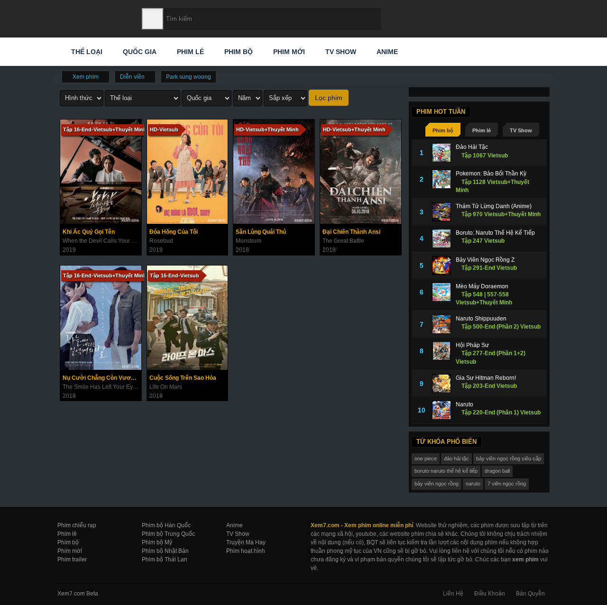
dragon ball (497, 471)
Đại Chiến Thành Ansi (351, 232)
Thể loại (85, 51)
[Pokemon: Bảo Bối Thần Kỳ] (441, 179)
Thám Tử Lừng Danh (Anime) (494, 206)
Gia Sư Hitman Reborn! (486, 378)
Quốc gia (138, 51)
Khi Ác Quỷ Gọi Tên (89, 232)
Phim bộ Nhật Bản (165, 551)
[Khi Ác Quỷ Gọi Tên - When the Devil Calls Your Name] (100, 171)
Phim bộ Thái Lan (164, 559)
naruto (473, 483)
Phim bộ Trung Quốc (168, 534)
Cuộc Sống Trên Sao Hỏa (182, 378)
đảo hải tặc (456, 458)
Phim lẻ (189, 51)
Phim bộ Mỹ (157, 542)
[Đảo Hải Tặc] (441, 152)
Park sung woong (188, 76)
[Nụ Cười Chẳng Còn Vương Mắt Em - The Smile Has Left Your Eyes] (100, 318)
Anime (386, 51)
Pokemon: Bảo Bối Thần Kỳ (491, 173)
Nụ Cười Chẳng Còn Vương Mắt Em (102, 378)
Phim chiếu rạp (76, 525)
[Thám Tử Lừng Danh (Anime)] (441, 211)
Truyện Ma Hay (246, 542)
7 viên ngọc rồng (506, 483)
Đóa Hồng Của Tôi (173, 232)
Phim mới (288, 51)
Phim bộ (237, 51)
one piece (425, 458)
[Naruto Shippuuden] (441, 324)
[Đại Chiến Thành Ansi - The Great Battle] (360, 171)
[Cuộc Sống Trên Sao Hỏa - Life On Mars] (187, 318)
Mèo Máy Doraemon (482, 286)
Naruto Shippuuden (481, 318)
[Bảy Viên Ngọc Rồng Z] (441, 265)
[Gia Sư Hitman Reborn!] (441, 383)
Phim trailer (72, 559)
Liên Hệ (453, 593)
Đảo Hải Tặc (472, 147)
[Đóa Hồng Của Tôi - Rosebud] (187, 171)
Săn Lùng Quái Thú (261, 232)
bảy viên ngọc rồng (436, 483)
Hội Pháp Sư (472, 345)
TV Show (339, 51)
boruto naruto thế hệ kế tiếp (446, 471)
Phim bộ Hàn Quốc (166, 525)
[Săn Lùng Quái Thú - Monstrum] (273, 171)
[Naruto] (441, 410)
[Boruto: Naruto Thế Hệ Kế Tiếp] (441, 238)
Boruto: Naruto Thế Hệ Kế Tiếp (495, 232)
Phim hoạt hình (245, 551)
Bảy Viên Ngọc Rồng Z (485, 260)
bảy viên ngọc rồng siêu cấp (508, 458)
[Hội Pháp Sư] (441, 350)
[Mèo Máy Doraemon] (441, 292)
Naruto (464, 404)
